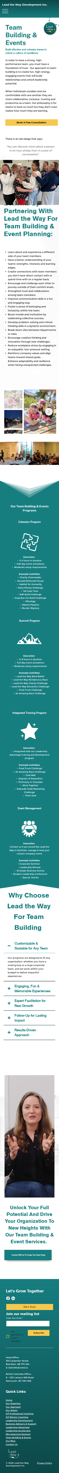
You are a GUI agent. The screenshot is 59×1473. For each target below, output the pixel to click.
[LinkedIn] (13, 1298)
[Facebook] (8, 1298)
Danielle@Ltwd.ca (18, 1367)
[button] (54, 461)
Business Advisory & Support (21, 1424)
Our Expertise (13, 1403)
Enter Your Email (14, 1318)
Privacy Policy (44, 1463)
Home (9, 1400)
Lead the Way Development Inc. (24, 4)
